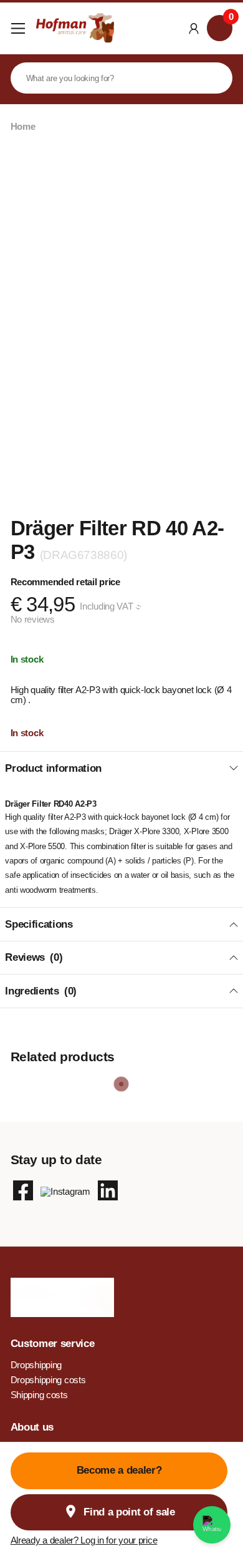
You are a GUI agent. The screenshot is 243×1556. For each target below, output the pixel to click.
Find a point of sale (128, 1512)
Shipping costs (39, 1395)
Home (23, 127)
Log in (194, 28)
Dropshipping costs (48, 1380)
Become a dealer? (119, 1470)
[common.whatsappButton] (212, 1525)
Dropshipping (36, 1365)
